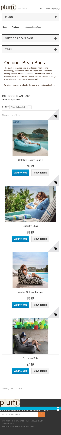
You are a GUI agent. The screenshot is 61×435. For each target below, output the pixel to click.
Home (5, 27)
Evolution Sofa (30, 358)
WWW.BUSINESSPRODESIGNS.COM (18, 426)
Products (15, 27)
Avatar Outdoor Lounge (30, 292)
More (6, 88)
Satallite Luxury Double (30, 160)
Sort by (5, 107)
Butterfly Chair (30, 226)
